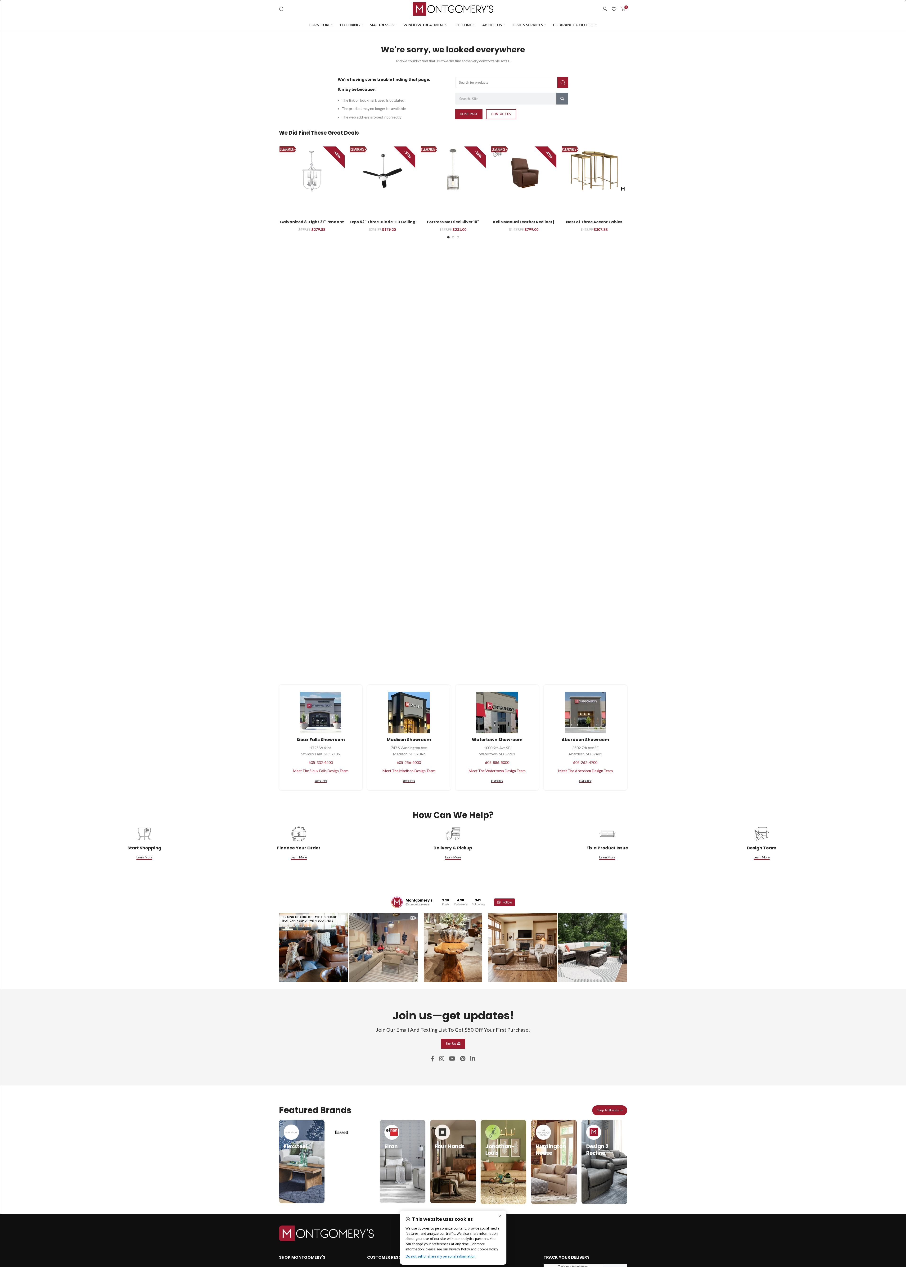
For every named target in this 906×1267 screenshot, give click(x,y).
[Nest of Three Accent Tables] (594, 171)
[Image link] (326, 1233)
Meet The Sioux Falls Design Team (320, 770)
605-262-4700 (585, 762)
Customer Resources (391, 1257)
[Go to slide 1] (448, 237)
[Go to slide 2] (453, 237)
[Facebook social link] (432, 1058)
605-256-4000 (409, 762)
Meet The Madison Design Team (408, 770)
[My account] (604, 9)
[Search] (281, 9)
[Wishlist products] (614, 9)
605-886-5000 (497, 762)
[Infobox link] (302, 1161)
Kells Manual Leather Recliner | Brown (523, 224)
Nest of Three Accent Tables (594, 222)
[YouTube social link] (452, 1058)
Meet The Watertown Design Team (497, 770)
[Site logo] (453, 8)
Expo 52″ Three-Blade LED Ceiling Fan (382, 224)
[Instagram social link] (441, 1058)
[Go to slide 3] (458, 237)
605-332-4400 (321, 762)
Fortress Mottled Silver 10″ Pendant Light (453, 224)
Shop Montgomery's (302, 1257)
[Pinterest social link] (463, 1058)
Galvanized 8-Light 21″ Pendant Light (312, 224)
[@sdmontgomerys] (397, 902)
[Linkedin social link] (473, 1058)
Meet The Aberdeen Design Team (585, 770)
